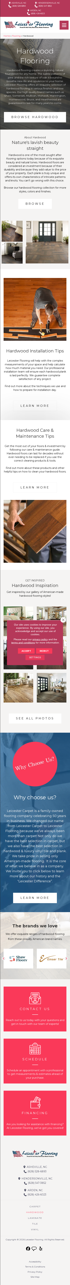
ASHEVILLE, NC (18, 3)
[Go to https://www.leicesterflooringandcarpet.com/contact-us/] (35, 1009)
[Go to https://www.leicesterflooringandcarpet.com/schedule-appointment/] (35, 1061)
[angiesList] (34, 1249)
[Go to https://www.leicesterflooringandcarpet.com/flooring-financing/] (35, 1113)
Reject (44, 650)
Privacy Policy (35, 1271)
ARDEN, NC (35, 10)
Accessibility (35, 1261)
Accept (26, 650)
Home (7, 35)
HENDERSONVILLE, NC (48, 3)
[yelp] (40, 1249)
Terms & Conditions (35, 1266)
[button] (3, 958)
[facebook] (28, 1249)
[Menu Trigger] (64, 25)
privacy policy (40, 639)
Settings (35, 657)
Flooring (16, 35)
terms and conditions (23, 642)
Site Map (35, 1276)
